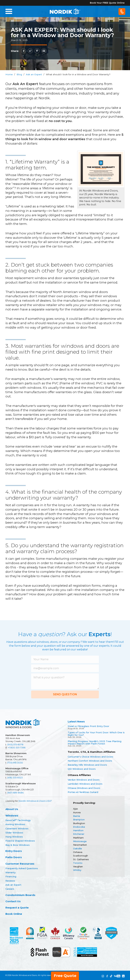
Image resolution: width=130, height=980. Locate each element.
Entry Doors (13, 851)
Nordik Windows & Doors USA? (34, 801)
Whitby (77, 870)
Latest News (76, 721)
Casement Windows (16, 828)
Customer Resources (19, 863)
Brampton (79, 819)
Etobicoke (79, 827)
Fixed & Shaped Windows (20, 841)
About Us (11, 809)
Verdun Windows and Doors (84, 780)
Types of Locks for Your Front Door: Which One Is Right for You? (96, 733)
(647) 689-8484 (15, 792)
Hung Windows (14, 836)
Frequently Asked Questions (21, 868)
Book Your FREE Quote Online (107, 3)
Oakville (77, 848)
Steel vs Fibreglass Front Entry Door (88, 726)
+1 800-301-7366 (16, 747)
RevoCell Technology (18, 820)
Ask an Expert (34, 74)
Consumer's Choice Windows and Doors (90, 756)
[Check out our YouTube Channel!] (117, 976)
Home (9, 74)
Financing (10, 876)
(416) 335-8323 (15, 777)
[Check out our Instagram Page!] (103, 976)
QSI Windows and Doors (82, 769)
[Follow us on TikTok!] (111, 976)
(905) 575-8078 (15, 744)
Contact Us (13, 901)
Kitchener (78, 834)
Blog (19, 74)
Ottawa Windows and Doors (84, 788)
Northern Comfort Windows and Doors (90, 761)
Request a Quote (17, 907)
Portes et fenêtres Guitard (83, 792)
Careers (9, 889)
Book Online (13, 913)
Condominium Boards (20, 895)
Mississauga (79, 841)
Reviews (10, 881)
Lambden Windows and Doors (85, 784)
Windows (11, 815)
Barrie (76, 816)
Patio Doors (13, 857)
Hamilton (78, 830)
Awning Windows (15, 824)
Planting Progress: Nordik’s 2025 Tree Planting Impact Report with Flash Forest (94, 742)
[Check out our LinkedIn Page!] (123, 976)
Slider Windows (14, 832)
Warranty (10, 872)
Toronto (77, 863)
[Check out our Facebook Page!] (107, 976)
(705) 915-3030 (15, 762)
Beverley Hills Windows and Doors (87, 765)
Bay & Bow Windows (17, 845)
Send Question (65, 694)
